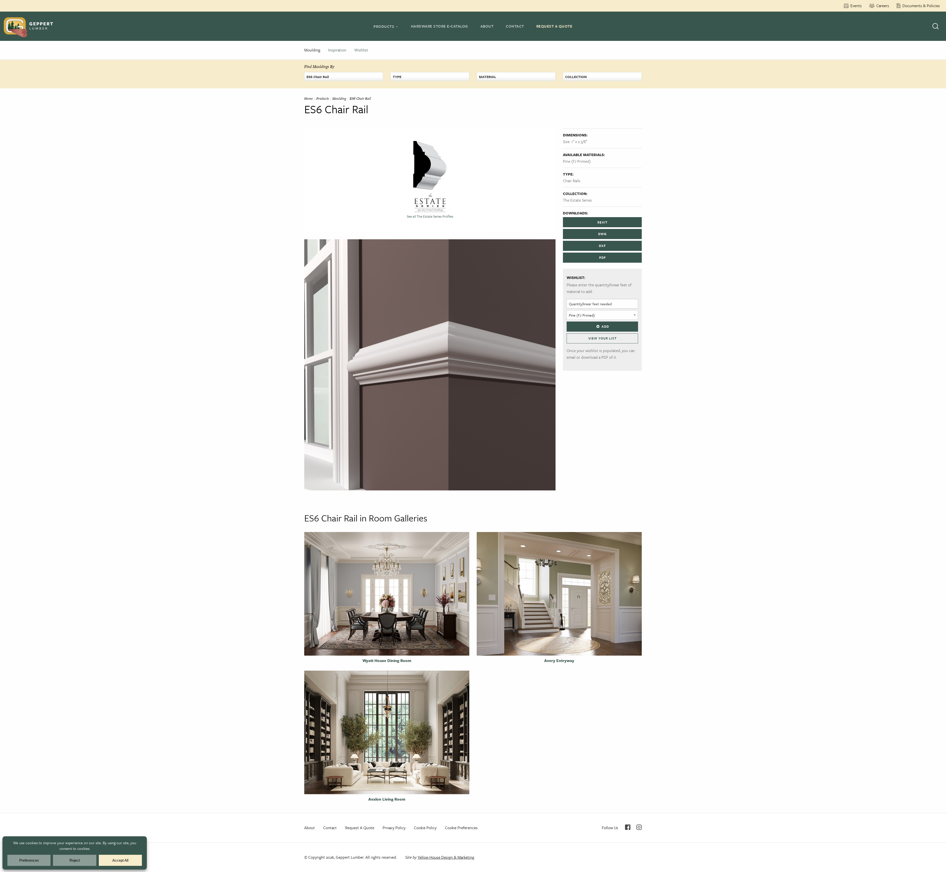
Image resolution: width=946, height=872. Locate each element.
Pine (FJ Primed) (577, 161)
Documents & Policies (921, 5)
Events (856, 5)
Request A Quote (554, 26)
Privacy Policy (394, 828)
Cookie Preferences (461, 828)
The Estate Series (577, 200)
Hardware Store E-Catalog (439, 26)
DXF (602, 245)
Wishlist (361, 50)
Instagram (639, 827)
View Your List (602, 338)
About (487, 26)
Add (605, 326)
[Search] (935, 26)
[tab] (386, 26)
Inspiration (337, 50)
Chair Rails (571, 181)
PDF (602, 257)
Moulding (312, 50)
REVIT (602, 222)
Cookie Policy (425, 828)
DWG (602, 233)
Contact (515, 26)
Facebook (627, 827)
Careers (882, 5)
